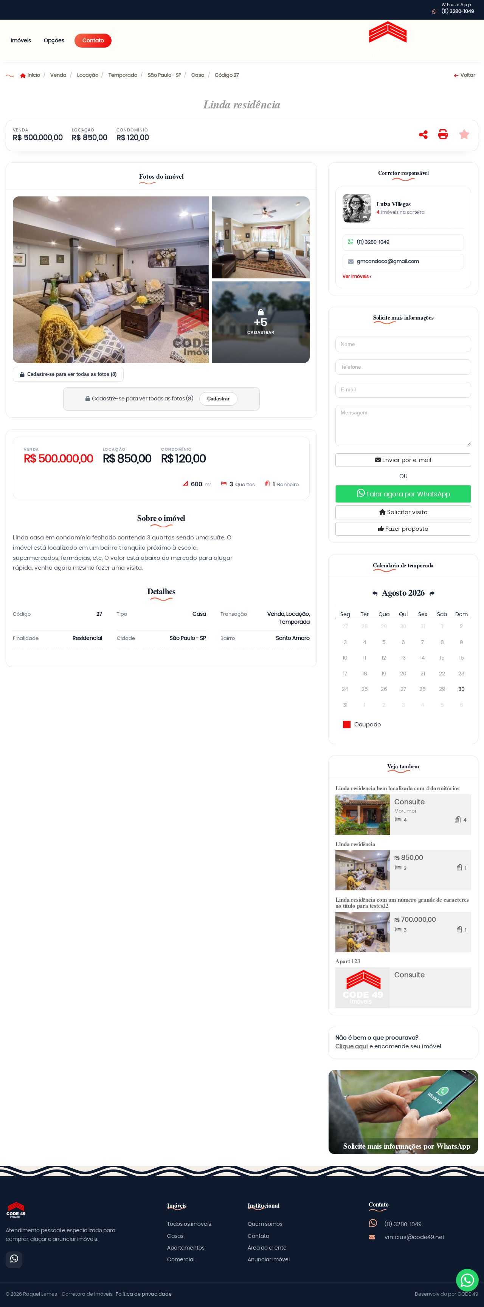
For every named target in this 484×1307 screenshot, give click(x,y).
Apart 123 (347, 961)
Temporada (123, 75)
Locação (87, 75)
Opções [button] (54, 40)
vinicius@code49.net (415, 1237)
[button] (261, 322)
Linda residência (355, 844)
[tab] (161, 177)
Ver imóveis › (357, 276)
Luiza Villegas (394, 204)
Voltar (468, 75)
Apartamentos (186, 1248)
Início (34, 75)
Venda (58, 75)
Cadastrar (218, 399)
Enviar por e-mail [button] (406, 460)
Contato (93, 40)
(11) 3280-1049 (458, 11)
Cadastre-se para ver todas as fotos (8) (71, 374)
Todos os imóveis (189, 1224)
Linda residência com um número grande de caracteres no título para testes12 (402, 902)
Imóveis (21, 40)
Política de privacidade (144, 1294)
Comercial (180, 1259)
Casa (198, 75)
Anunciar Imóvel (269, 1259)
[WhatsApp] (14, 1259)
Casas (175, 1236)
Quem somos (265, 1224)
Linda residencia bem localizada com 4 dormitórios (397, 788)
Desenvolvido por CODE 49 (446, 1294)
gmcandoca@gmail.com (388, 261)
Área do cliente (267, 1248)
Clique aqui (351, 1046)
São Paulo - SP (164, 75)
